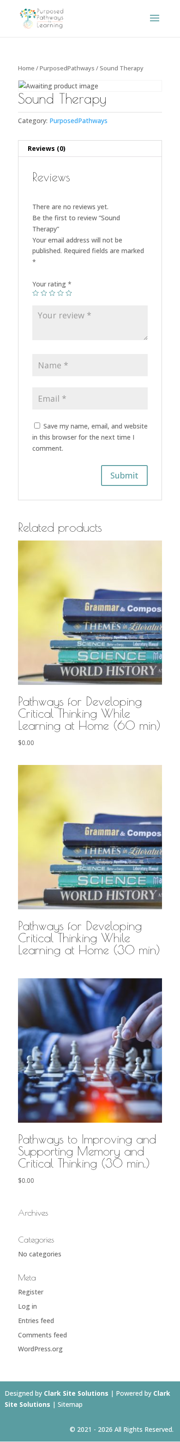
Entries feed (36, 1320)
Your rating (52, 284)
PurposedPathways (67, 68)
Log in (27, 1306)
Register (30, 1291)
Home (26, 68)
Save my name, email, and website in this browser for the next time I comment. (90, 437)
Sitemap (70, 1404)
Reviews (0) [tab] (47, 148)
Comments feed (42, 1334)
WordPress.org (40, 1348)
